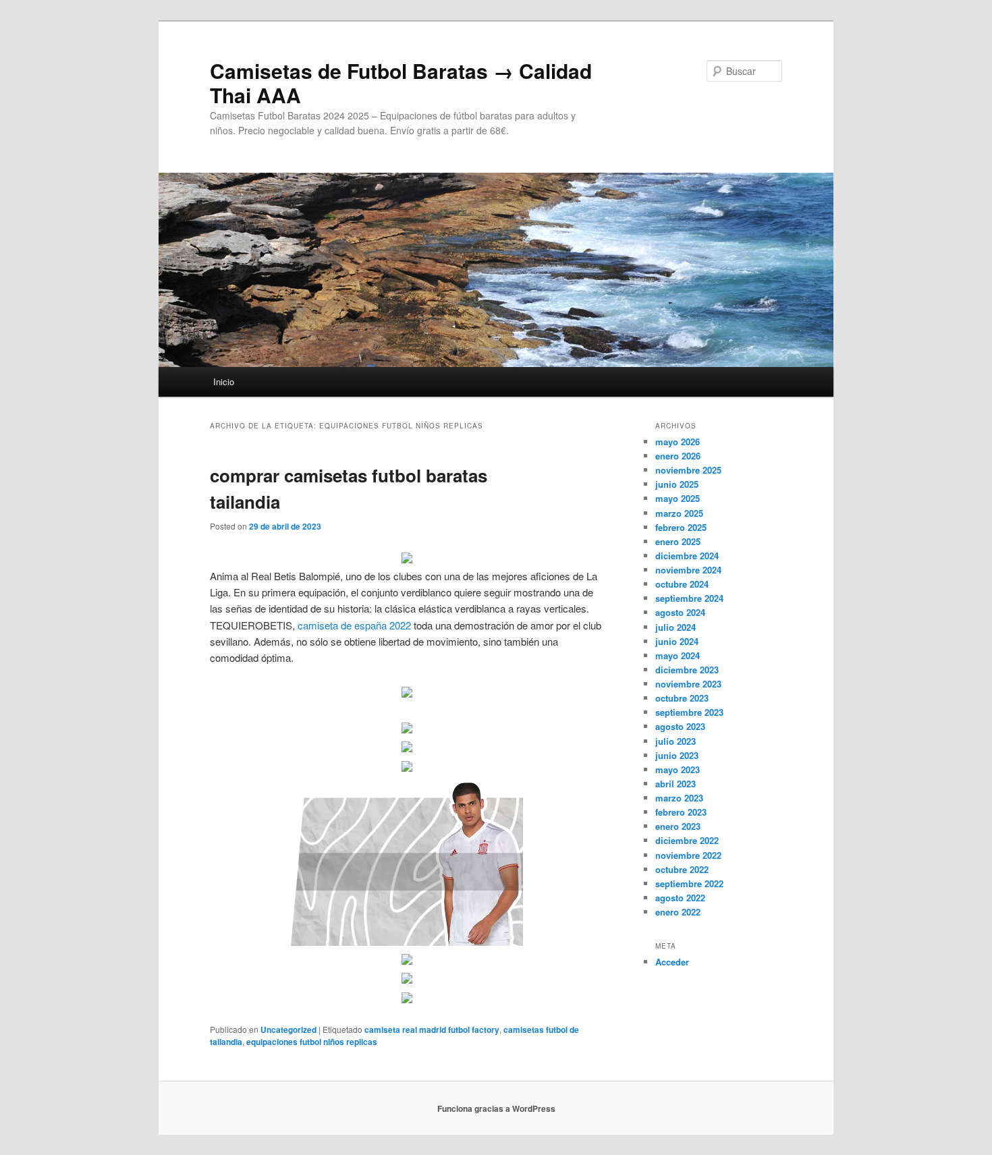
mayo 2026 (677, 441)
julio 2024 (675, 627)
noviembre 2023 (688, 683)
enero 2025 (677, 541)
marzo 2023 (679, 797)
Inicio (223, 381)
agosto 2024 (680, 612)
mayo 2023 (677, 769)
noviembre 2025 (688, 469)
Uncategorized (288, 1029)
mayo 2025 (677, 498)
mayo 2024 (677, 655)
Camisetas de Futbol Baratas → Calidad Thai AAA (401, 82)
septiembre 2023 (689, 712)
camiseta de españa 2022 (354, 625)
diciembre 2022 (687, 840)
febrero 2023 (681, 812)
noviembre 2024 (688, 569)
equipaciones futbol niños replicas (311, 1042)
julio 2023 (675, 741)
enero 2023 (677, 826)
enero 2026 (677, 455)
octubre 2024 (682, 584)
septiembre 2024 (689, 598)
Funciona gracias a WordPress (496, 1108)
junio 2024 (676, 641)
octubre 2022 (682, 869)
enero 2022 (677, 911)
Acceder (672, 961)
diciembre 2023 (687, 669)
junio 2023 (676, 755)
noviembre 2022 (688, 855)
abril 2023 (675, 783)
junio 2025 (676, 484)
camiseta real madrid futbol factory (431, 1029)
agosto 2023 (680, 726)
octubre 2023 (682, 698)
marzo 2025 (679, 513)
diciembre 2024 (687, 555)
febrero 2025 (681, 527)
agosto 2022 (680, 897)
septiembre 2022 (689, 883)
